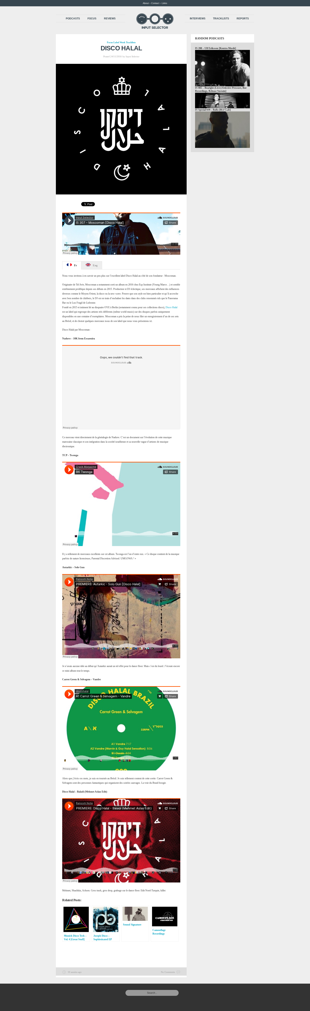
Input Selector (132, 56)
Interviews (197, 18)
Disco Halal (171, 307)
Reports (243, 18)
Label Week (119, 42)
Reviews (110, 18)
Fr (75, 265)
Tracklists (221, 18)
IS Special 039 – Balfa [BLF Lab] (213, 109)
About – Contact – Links (155, 3)
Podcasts (73, 18)
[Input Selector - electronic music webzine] (155, 28)
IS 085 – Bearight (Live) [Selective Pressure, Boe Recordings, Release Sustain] (221, 89)
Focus (92, 18)
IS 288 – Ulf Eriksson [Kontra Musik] (215, 48)
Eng (95, 265)
